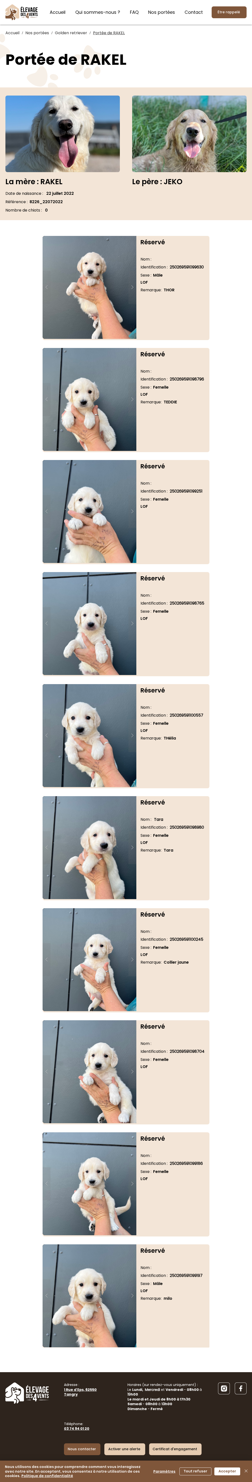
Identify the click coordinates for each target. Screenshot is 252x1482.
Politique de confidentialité (47, 1475)
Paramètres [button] (164, 1471)
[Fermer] (246, 1471)
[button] (89, 287)
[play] (124, 240)
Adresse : (80, 1389)
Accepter (227, 1471)
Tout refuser (195, 1471)
